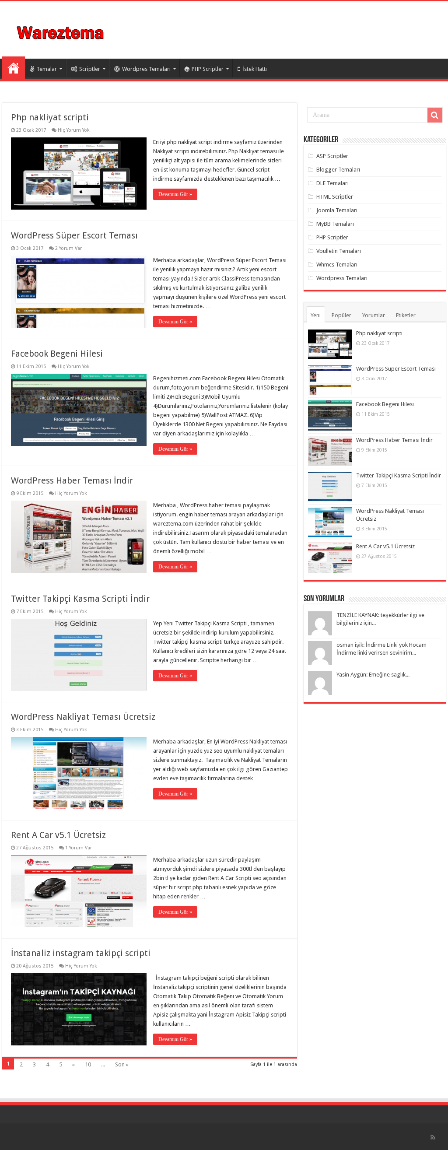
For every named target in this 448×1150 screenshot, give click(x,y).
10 (88, 1064)
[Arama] (434, 115)
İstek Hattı (254, 69)
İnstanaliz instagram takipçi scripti (80, 953)
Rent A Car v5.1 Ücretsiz (58, 835)
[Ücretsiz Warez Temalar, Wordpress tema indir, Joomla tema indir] (61, 31)
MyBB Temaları (335, 224)
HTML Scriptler (334, 196)
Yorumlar (373, 315)
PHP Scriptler (208, 69)
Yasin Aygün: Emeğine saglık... (373, 674)
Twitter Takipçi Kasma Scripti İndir (80, 598)
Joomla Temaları (336, 210)
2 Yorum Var (68, 248)
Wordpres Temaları (146, 69)
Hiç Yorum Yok (74, 130)
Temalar (46, 69)
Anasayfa (13, 67)
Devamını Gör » (175, 194)
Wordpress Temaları (342, 278)
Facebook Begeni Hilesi (57, 353)
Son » (122, 1064)
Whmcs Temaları (336, 264)
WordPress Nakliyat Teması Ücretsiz (83, 717)
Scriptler (89, 69)
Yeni (316, 315)
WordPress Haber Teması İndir (72, 480)
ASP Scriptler (332, 156)
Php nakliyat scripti (50, 117)
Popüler (341, 315)
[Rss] (433, 1137)
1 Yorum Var (78, 848)
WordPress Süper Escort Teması (74, 235)
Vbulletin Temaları (338, 251)
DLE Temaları (332, 183)
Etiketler (406, 315)
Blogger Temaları (338, 169)
